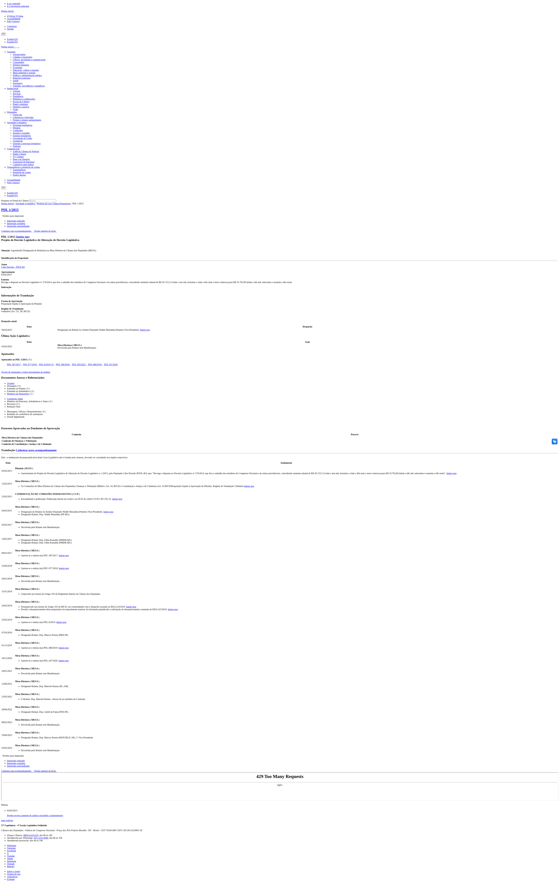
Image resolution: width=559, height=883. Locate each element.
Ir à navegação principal (18, 6)
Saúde (15, 80)
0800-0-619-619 (30, 835)
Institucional (12, 88)
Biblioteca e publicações (24, 99)
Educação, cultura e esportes (26, 70)
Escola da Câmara (21, 101)
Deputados (12, 112)
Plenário (16, 128)
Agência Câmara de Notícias (26, 151)
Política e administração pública (27, 75)
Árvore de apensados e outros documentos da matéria (25, 372)
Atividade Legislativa (17, 122)
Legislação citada (15, 399)
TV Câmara (18, 156)
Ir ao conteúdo (13, 3)
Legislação (18, 141)
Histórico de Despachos (18, 394)
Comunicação (13, 149)
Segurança (17, 83)
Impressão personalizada (18, 226)
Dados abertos (19, 175)
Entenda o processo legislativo (27, 143)
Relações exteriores (22, 78)
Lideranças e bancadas (23, 117)
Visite (15, 109)
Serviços (17, 93)
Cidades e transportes (22, 57)
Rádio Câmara (19, 154)
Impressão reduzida (16, 221)
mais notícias (7, 820)
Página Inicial (7, 203)
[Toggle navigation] (15, 47)
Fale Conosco (13, 21)
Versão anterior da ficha (45, 231)
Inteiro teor (23, 236)
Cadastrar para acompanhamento (16, 231)
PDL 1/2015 (10, 210)
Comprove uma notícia (23, 164)
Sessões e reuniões (21, 133)
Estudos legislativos (22, 135)
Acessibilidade (13, 18)
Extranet (11, 879)
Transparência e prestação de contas (23, 167)
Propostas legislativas (22, 125)
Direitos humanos (21, 65)
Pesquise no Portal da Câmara (15, 200)
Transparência (19, 170)
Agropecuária (19, 54)
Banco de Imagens (21, 159)
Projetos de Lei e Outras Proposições (54, 203)
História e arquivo (21, 107)
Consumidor (18, 62)
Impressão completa (16, 223)
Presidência (18, 96)
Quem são (17, 114)
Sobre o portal (13, 871)
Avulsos (10, 383)
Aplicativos (12, 876)
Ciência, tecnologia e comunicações (29, 59)
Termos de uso (13, 874)
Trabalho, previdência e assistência (29, 86)
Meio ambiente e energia (24, 73)
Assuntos (11, 52)
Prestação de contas (22, 172)
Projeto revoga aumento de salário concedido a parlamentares (35, 815)
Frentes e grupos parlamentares (27, 120)
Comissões (18, 130)
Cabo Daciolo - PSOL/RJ (13, 267)
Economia (17, 67)
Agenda (16, 91)
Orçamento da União (22, 138)
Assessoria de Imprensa (23, 162)
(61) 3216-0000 (41, 838)
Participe (17, 146)
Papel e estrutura (20, 104)
